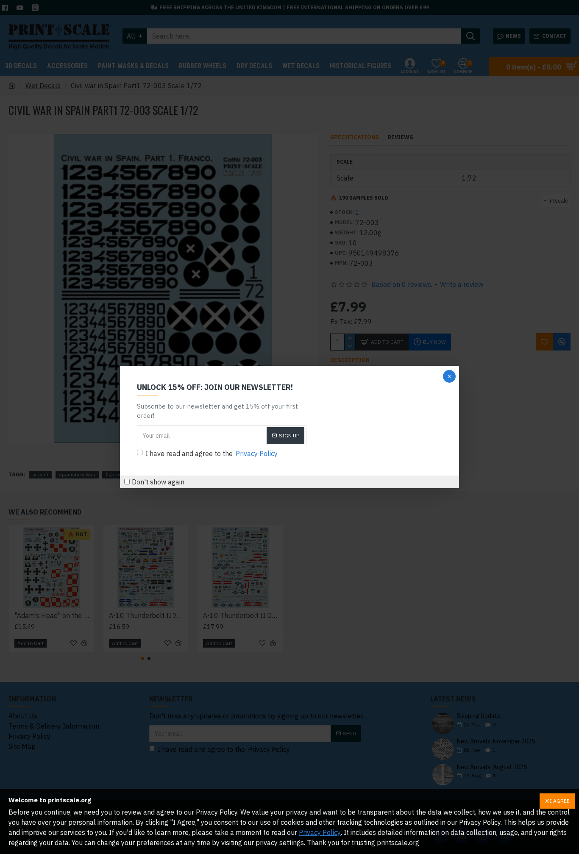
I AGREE (560, 801)
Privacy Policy (320, 832)
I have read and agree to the (211, 453)
